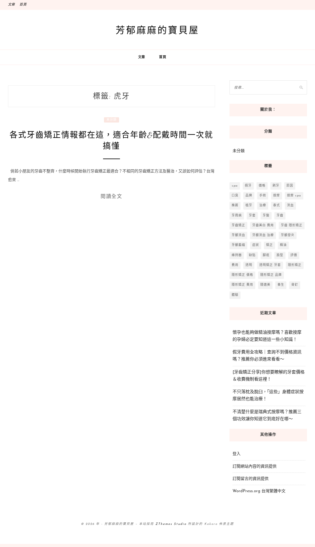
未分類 (111, 120)
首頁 (23, 4)
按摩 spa (294, 195)
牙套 (252, 215)
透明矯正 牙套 (270, 265)
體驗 (235, 295)
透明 (248, 265)
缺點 (252, 255)
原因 (289, 185)
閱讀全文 (111, 196)
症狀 (255, 245)
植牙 (248, 205)
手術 (262, 195)
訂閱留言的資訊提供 (251, 479)
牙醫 (266, 215)
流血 (290, 205)
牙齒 (280, 215)
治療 (262, 205)
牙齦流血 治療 (263, 235)
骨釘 (294, 285)
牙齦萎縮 (238, 245)
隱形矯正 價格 (242, 275)
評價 (293, 255)
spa (235, 185)
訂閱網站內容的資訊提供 (255, 467)
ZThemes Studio (170, 524)
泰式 (276, 205)
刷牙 (276, 185)
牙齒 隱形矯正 (291, 225)
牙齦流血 (238, 235)
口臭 (235, 195)
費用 (235, 265)
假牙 (248, 185)
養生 (280, 285)
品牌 (248, 195)
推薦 (235, 205)
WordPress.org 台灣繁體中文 (259, 491)
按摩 (276, 195)
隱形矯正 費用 (242, 285)
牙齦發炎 (287, 235)
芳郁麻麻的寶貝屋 (157, 29)
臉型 (280, 255)
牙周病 (237, 215)
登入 (237, 454)
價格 (262, 185)
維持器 (237, 255)
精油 (283, 245)
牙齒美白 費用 (263, 225)
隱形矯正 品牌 (271, 275)
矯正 (269, 245)
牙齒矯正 (238, 225)
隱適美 (265, 285)
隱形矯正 (294, 265)
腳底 (266, 255)
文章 (11, 4)
